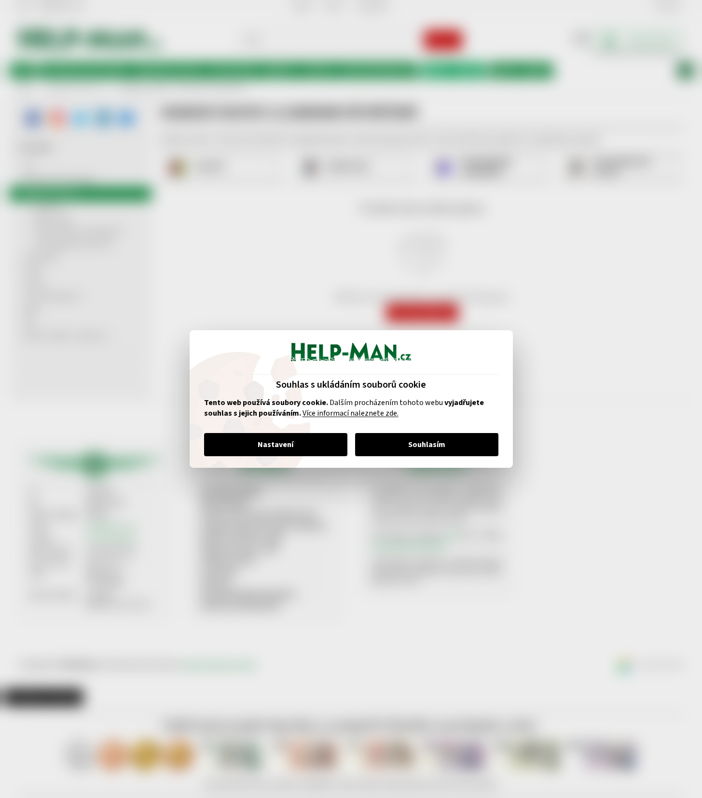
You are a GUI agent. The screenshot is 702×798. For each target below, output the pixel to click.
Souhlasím (426, 444)
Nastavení (275, 444)
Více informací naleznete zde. (351, 413)
